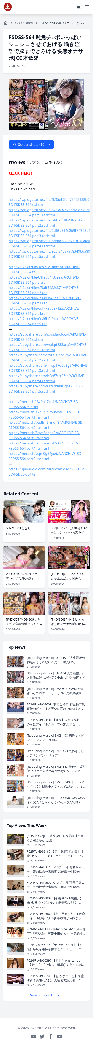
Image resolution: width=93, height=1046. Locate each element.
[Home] (5, 23)
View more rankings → (46, 995)
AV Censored (24, 23)
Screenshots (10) (31, 144)
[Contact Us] (33, 1036)
